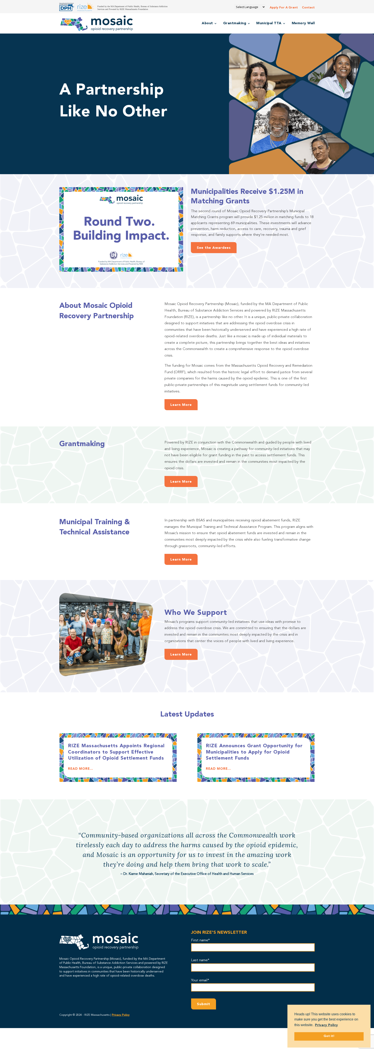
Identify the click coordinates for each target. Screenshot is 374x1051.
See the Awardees (214, 248)
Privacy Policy (121, 1015)
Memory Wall (303, 23)
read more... (80, 769)
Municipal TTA (269, 23)
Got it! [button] (329, 1036)
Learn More (181, 405)
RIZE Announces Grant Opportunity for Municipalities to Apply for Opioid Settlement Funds (254, 752)
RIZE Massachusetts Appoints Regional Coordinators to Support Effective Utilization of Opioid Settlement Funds (116, 752)
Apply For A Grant (284, 7)
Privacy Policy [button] (326, 1025)
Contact (308, 7)
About (207, 23)
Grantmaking (234, 23)
